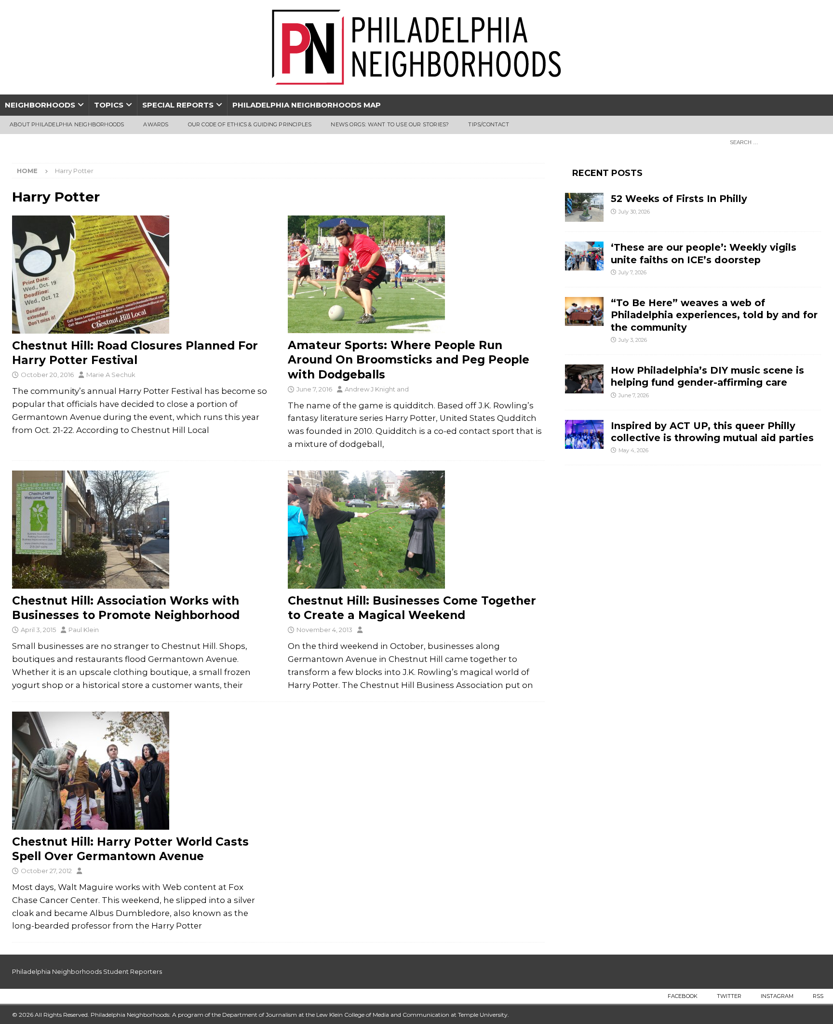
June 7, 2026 (633, 395)
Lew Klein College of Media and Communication (382, 1014)
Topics (108, 104)
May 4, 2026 (633, 450)
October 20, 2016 (47, 374)
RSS (818, 996)
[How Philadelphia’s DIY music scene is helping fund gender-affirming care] (584, 378)
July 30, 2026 (634, 211)
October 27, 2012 (46, 871)
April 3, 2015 (38, 629)
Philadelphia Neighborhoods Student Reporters (87, 971)
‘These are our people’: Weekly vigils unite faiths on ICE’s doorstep (703, 253)
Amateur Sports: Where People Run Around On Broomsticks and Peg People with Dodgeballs (408, 359)
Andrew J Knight (370, 389)
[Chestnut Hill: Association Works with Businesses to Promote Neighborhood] (140, 530)
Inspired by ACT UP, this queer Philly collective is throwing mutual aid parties (714, 432)
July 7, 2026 (632, 272)
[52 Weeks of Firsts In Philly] (584, 207)
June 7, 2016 (314, 389)
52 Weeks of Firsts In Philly (679, 198)
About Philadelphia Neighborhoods (67, 124)
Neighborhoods (40, 104)
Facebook (683, 996)
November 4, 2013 (324, 629)
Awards (155, 124)
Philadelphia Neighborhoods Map (306, 104)
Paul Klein (83, 629)
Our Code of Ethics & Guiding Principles (250, 124)
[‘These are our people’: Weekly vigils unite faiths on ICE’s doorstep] (584, 256)
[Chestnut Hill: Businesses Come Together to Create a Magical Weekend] (416, 530)
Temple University (483, 1014)
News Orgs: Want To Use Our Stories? (390, 124)
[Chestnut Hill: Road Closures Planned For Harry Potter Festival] (140, 275)
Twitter (729, 996)
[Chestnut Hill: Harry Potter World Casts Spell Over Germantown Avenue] (140, 771)
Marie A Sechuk (110, 374)
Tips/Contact (488, 124)
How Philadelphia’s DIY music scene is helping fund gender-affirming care (707, 376)
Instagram (777, 996)
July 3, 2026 (632, 340)
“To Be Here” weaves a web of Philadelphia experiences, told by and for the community (714, 315)
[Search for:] (773, 141)
